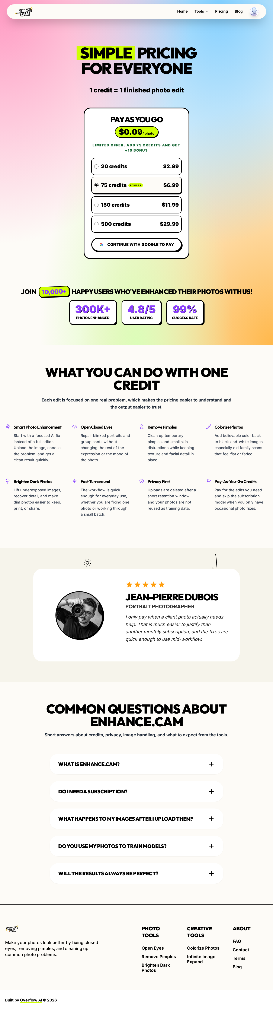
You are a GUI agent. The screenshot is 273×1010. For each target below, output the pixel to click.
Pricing (221, 11)
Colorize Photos (203, 948)
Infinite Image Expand (201, 959)
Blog (239, 11)
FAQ (237, 941)
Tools (199, 11)
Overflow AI (31, 1000)
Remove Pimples (159, 956)
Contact (241, 949)
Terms (239, 958)
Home (182, 11)
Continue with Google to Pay (140, 244)
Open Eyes (153, 948)
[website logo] (53, 929)
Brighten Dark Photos (156, 968)
